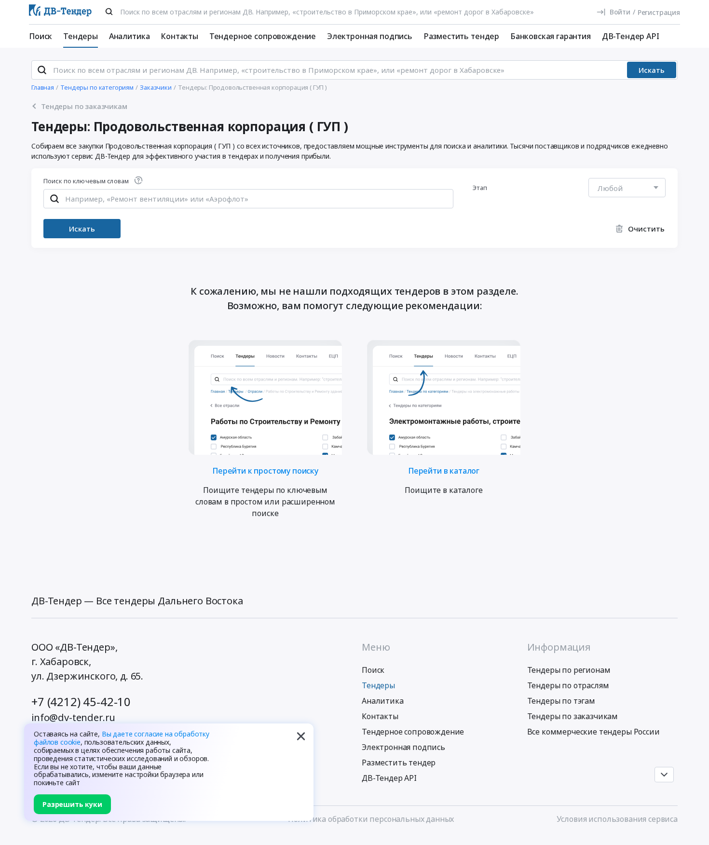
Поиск (40, 36)
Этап (480, 187)
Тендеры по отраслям (568, 685)
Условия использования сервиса (617, 819)
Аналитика (129, 36)
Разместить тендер (461, 36)
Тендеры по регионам (569, 670)
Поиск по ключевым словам (86, 181)
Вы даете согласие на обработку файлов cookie (121, 738)
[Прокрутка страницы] (664, 774)
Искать (652, 70)
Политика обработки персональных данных (371, 819)
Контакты (179, 36)
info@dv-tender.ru (73, 717)
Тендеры (80, 36)
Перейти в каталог (443, 470)
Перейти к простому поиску (265, 470)
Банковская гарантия (550, 36)
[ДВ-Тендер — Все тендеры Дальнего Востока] (60, 12)
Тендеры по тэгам (561, 700)
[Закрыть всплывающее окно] (301, 736)
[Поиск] (109, 11)
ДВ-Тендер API (630, 36)
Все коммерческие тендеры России (593, 731)
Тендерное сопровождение (262, 36)
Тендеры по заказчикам (572, 716)
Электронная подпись (369, 36)
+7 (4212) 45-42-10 (81, 701)
